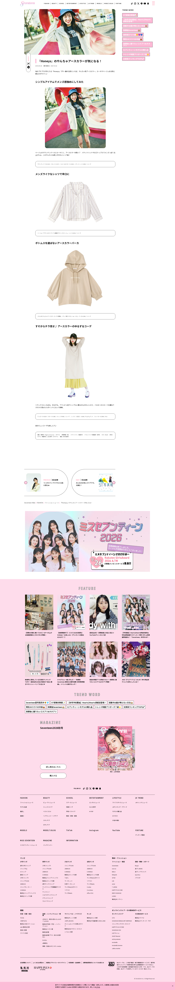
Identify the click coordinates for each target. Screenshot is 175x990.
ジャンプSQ (23, 869)
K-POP (91, 811)
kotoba (44, 940)
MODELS (99, 3)
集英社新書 (45, 932)
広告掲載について (25, 963)
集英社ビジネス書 (47, 929)
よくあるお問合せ (38, 963)
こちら (98, 987)
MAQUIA (114, 875)
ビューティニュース (49, 802)
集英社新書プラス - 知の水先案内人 (51, 936)
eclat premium (116, 939)
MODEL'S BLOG (108, 3)
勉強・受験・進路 (71, 816)
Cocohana (90, 890)
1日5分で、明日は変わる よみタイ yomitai (51, 920)
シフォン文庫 (69, 932)
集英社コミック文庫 (26, 896)
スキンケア (46, 820)
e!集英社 (44, 943)
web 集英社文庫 (25, 927)
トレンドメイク (47, 807)
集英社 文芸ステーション (27, 924)
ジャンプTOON (24, 881)
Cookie (89, 887)
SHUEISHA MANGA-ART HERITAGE (122, 921)
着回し (22, 811)
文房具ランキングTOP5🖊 (133, 58)
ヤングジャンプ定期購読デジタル (51, 888)
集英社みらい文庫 (92, 918)
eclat (113, 884)
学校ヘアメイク (70, 811)
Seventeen (115, 866)
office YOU (90, 893)
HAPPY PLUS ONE (117, 890)
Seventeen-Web (29, 503)
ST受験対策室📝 (130, 15)
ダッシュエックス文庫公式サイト (74, 925)
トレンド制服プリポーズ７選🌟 (136, 54)
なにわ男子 (92, 807)
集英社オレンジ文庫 (70, 918)
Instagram (94, 830)
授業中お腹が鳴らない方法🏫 (135, 25)
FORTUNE (119, 3)
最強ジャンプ (24, 875)
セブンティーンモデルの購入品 (135, 50)
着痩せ (22, 816)
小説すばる (23, 921)
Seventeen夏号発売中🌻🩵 (37, 702)
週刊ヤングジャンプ (48, 884)
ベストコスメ (47, 811)
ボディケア (46, 825)
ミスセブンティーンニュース (28, 845)
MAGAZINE (47, 840)
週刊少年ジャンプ (25, 866)
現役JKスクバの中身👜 (132, 39)
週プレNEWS (138, 869)
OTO (113, 918)
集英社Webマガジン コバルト (73, 929)
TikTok (69, 830)
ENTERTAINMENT (72, 3)
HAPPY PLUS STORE (118, 927)
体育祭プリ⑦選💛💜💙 (133, 34)
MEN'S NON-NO (116, 893)
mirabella (114, 942)
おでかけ (115, 816)
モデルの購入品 (117, 811)
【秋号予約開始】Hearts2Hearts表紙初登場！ (137, 20)
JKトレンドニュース (141, 802)
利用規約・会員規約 (74, 963)
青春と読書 (23, 930)
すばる (22, 918)
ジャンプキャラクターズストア (121, 924)
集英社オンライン (117, 899)
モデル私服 (23, 807)
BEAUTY (54, 3)
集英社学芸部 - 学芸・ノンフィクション (51, 925)
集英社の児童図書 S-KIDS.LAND (96, 921)
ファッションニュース (52, 503)
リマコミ (67, 890)
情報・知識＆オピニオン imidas (51, 946)
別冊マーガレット (70, 884)
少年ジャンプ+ (24, 878)
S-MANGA (23, 890)
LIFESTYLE (82, 3)
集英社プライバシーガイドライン (56, 963)
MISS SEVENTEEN (27, 840)
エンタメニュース (94, 802)
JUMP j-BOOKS (69, 921)
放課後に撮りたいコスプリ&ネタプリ (136, 44)
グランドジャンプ (47, 898)
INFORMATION (72, 840)
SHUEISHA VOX (116, 930)
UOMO (114, 896)
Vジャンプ (23, 872)
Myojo (137, 866)
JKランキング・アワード (119, 807)
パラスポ (137, 878)
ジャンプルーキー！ (26, 887)
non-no (114, 869)
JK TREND (91, 3)
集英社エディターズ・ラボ (143, 921)
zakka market (116, 948)
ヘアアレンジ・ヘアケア (50, 816)
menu (153, 5)
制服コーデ (69, 807)
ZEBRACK (23, 884)
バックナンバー (47, 845)
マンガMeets (68, 893)
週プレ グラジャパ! (140, 872)
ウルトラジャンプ (47, 901)
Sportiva (137, 875)
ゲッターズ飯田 (140, 835)
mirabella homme (117, 945)
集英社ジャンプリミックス (28, 893)
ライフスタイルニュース (119, 802)
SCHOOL (61, 3)
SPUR (113, 878)
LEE (113, 881)
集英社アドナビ (139, 918)
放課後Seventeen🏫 (131, 30)
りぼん (67, 878)
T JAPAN (114, 887)
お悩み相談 (115, 820)
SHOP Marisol (116, 936)
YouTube (116, 830)
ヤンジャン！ (46, 892)
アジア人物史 (24, 933)
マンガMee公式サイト (71, 887)
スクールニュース (71, 802)
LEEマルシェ (115, 933)
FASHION (46, 3)
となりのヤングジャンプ (49, 895)
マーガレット (69, 881)
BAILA (113, 872)
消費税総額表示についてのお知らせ (93, 963)
